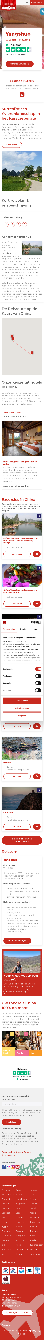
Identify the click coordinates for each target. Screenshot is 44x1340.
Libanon (20, 1217)
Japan (19, 1190)
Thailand (34, 1231)
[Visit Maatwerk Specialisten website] (6, 1279)
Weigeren (22, 716)
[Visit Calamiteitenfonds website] (30, 1270)
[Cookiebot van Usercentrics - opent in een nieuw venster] (31, 622)
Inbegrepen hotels (12, 412)
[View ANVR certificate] (22, 1270)
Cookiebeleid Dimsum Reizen (16, 1152)
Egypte (5, 1227)
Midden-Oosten (20, 1229)
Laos (18, 1213)
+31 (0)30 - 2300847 (18, 1313)
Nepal (18, 1245)
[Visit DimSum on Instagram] (5, 1325)
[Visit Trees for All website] (37, 1270)
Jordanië (20, 1195)
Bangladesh (7, 1199)
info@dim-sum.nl (12, 1306)
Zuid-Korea (35, 1254)
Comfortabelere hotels (14, 416)
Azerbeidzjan (8, 1195)
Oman (19, 1254)
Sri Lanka (34, 1217)
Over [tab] (36, 629)
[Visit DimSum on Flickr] (9, 1325)
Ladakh (19, 1208)
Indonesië (6, 1249)
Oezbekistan (22, 1249)
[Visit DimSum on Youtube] (7, 1325)
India (4, 1245)
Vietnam (34, 1249)
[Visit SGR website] (6, 1270)
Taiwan (33, 1227)
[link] (8, 1043)
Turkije (33, 1240)
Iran (3, 1254)
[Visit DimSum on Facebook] (4, 1166)
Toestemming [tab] (9, 629)
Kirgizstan (20, 1204)
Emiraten (6, 1231)
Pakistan (34, 1190)
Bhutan (5, 1204)
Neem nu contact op (16, 992)
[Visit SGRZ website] (14, 1270)
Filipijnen (6, 1236)
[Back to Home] (8, 5)
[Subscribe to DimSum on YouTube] (17, 1166)
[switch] (38, 676)
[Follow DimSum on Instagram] (13, 1166)
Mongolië (20, 1236)
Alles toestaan (22, 701)
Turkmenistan (36, 1245)
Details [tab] (23, 629)
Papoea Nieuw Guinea (33, 1199)
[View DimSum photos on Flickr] (8, 1166)
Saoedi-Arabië (33, 1210)
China (4, 1222)
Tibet (32, 1236)
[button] (6, 224)
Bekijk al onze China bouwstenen (22, 840)
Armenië (6, 1190)
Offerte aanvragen (19, 64)
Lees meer (11, 145)
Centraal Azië (6, 1215)
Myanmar (20, 1240)
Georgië (5, 1240)
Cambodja (7, 1208)
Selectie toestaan (22, 708)
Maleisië (20, 1222)
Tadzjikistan (35, 1222)
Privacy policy (8, 1155)
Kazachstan (21, 1199)
